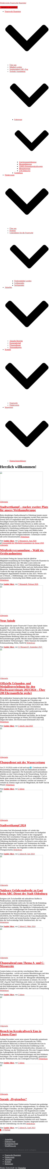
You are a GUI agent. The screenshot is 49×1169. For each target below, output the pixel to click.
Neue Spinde (7, 620)
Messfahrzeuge (24, 168)
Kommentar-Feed (11, 1144)
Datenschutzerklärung (18, 461)
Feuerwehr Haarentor (13, 1155)
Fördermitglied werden (22, 281)
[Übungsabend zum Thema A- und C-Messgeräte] (21, 956)
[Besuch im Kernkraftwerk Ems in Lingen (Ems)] (21, 1024)
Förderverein (14, 405)
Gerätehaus (18, 173)
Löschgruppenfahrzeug (27, 162)
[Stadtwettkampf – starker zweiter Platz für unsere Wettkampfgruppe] (21, 500)
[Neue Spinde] (21, 613)
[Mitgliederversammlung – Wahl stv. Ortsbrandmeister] (22, 543)
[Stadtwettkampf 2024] (21, 818)
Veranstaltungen (16, 347)
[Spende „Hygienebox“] (21, 1092)
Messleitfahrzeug (25, 164)
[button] (27, 63)
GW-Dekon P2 (24, 171)
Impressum (9, 1164)
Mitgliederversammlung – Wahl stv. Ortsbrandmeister (22, 552)
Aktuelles (8, 1159)
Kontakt (8, 1162)
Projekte (13, 231)
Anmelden (9, 1139)
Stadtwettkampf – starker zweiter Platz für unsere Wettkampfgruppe (24, 508)
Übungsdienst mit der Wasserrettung (22, 762)
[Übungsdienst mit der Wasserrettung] (21, 755)
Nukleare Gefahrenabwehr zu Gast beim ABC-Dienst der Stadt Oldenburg (23, 892)
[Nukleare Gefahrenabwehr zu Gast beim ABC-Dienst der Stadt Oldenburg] (21, 883)
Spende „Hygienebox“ (13, 1099)
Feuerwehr (14, 403)
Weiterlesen (24, 537)
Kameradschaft (15, 343)
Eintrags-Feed (10, 1142)
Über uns (13, 65)
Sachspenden (19, 285)
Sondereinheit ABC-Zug (19, 69)
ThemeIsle (22, 1168)
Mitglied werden (16, 67)
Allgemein (4, 502)
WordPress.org (10, 1146)
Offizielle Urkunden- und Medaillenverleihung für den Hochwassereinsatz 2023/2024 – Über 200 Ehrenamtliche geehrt (22, 688)
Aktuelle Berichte (16, 341)
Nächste (7, 1130)
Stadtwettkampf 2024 (13, 825)
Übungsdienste (15, 345)
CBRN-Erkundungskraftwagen (31, 166)
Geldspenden (19, 283)
